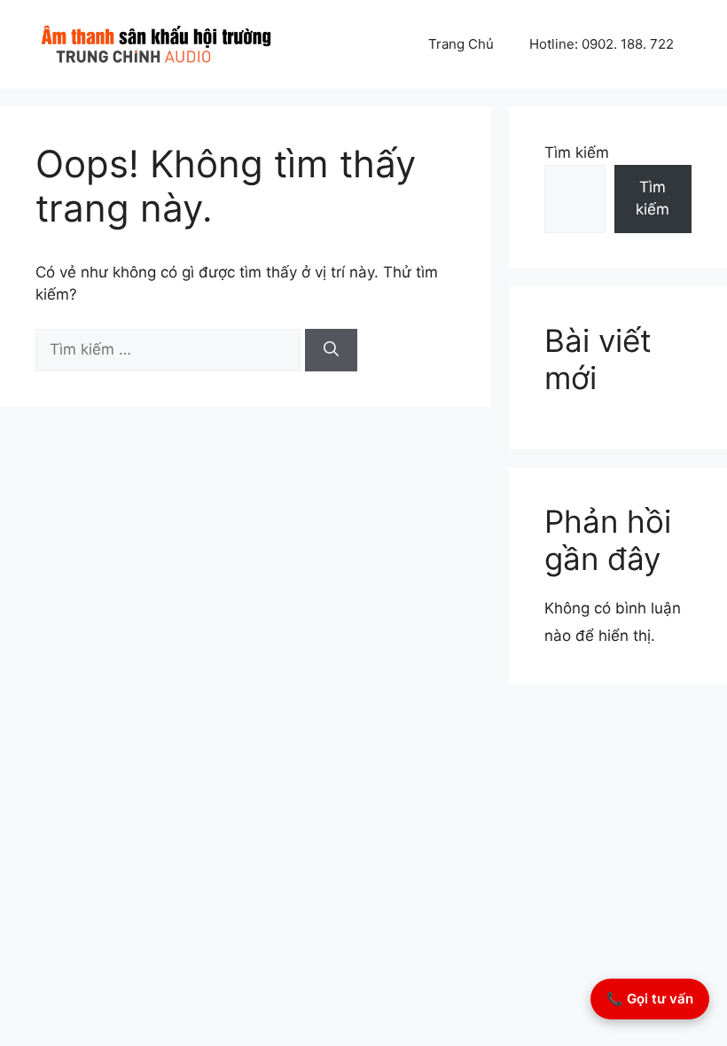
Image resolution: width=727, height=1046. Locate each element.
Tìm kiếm (576, 152)
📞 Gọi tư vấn (649, 998)
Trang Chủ (461, 43)
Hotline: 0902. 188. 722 (601, 43)
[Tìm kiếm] (331, 350)
